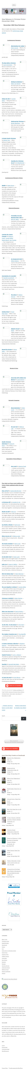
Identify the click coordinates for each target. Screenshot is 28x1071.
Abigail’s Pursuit (15, 328)
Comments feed (5, 1049)
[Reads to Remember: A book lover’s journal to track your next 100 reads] (4, 862)
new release (18, 694)
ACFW (6, 692)
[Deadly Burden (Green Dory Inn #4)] (4, 791)
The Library (14, 295)
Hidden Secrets (5, 956)
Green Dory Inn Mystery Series (9, 950)
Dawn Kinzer (10, 185)
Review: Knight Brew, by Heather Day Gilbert (20, 708)
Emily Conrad (14, 48)
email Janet (8, 1017)
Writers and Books (17, 690)
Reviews (4, 964)
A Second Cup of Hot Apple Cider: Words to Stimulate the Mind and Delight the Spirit (14, 871)
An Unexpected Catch (16, 259)
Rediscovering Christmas (17, 121)
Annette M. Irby (16, 502)
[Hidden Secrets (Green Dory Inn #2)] (4, 853)
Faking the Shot (6, 99)
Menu (14, 4)
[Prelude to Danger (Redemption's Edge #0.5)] (4, 832)
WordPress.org (5, 1051)
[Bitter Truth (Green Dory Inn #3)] (4, 811)
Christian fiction (5, 694)
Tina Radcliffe (22, 634)
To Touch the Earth (6, 677)
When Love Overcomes (7, 611)
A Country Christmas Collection (10, 643)
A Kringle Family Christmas (9, 138)
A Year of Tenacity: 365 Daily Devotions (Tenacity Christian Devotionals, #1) (14, 819)
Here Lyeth (14, 466)
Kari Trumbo (13, 240)
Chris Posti (21, 624)
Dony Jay (13, 511)
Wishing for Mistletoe (16, 82)
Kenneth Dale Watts (14, 664)
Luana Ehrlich (20, 379)
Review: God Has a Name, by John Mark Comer (7, 708)
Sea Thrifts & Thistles (7, 525)
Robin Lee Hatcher (16, 83)
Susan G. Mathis (13, 564)
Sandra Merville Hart (15, 491)
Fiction (3, 947)
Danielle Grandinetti (8, 278)
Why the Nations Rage (7, 574)
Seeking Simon (5, 312)
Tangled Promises (6, 655)
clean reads (12, 694)
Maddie (4, 185)
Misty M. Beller (15, 219)
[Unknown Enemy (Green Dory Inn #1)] (4, 801)
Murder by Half (5, 511)
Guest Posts (4, 952)
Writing (3, 973)
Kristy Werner (16, 677)
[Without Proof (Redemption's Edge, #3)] (4, 781)
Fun (3, 949)
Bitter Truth (4, 939)
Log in (3, 1045)
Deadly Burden (5, 943)
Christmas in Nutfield (7, 598)
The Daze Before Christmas (9, 63)
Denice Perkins (19, 611)
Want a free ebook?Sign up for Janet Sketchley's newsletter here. (14, 741)
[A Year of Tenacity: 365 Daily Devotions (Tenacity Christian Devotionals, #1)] (4, 820)
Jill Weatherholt (20, 163)
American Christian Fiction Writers (16, 692)
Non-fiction (4, 960)
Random (4, 962)
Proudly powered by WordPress (16, 1068)
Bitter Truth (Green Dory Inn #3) (14, 809)
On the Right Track (6, 557)
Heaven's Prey (5, 954)
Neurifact (4, 664)
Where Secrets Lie (6, 536)
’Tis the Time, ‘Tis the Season (9, 624)
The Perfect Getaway (7, 543)
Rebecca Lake (16, 536)
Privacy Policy (5, 1068)
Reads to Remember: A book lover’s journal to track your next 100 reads (13, 862)
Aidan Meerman (19, 574)
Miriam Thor (6, 140)
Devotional (4, 945)
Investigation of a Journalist (9, 276)
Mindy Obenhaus (15, 123)
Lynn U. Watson (17, 655)
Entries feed (4, 1047)
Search (3, 716)
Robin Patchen (18, 598)
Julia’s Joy (4, 564)
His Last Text (14, 427)
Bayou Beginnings (15, 408)
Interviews (4, 958)
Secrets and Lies (5, 966)
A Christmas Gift (6, 502)
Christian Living (5, 941)
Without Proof (5, 969)
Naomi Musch (5, 240)
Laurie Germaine (7, 65)
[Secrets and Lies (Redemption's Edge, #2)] (4, 770)
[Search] (23, 718)
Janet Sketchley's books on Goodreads (13, 755)
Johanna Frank (22, 466)
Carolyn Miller (9, 238)
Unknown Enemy (6, 967)
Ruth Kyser (17, 525)
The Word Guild (17, 1034)
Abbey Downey (15, 261)
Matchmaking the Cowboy (17, 46)
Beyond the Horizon (7, 349)
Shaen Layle (16, 557)
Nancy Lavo (17, 543)
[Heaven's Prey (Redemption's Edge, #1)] (4, 760)
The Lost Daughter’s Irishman (9, 587)
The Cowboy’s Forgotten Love (9, 634)
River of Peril (5, 491)
